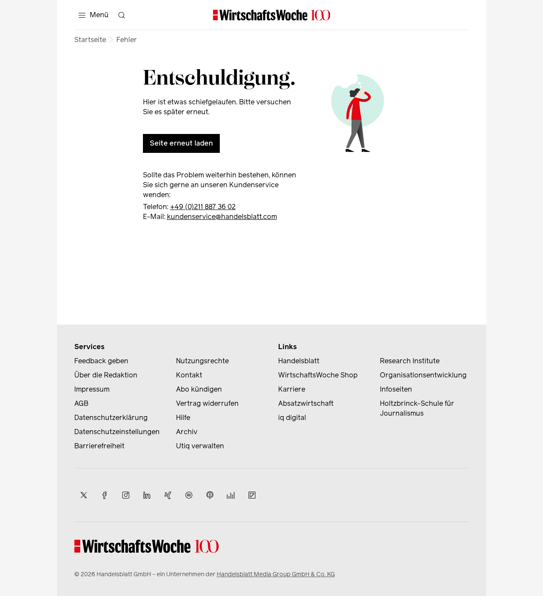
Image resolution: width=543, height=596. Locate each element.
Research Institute (410, 361)
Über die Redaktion (105, 375)
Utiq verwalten (200, 446)
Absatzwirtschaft (306, 403)
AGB (81, 403)
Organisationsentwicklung (423, 375)
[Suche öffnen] (122, 15)
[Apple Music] (209, 495)
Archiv (186, 432)
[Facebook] (104, 495)
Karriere (291, 389)
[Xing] (167, 495)
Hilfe (183, 418)
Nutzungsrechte (202, 361)
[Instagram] (125, 495)
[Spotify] (188, 495)
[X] (83, 495)
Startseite (90, 40)
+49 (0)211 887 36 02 (203, 207)
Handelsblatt (298, 361)
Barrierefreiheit (99, 446)
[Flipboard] (252, 495)
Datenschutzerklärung (111, 418)
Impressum (91, 389)
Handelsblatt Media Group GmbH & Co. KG (276, 574)
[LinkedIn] (146, 495)
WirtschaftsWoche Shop (318, 375)
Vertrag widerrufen (207, 403)
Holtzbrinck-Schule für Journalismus (417, 408)
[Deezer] (230, 495)
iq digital (292, 418)
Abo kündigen (199, 389)
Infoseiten (396, 389)
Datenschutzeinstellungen (117, 432)
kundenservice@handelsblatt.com (222, 217)
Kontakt (189, 375)
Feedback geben (101, 361)
